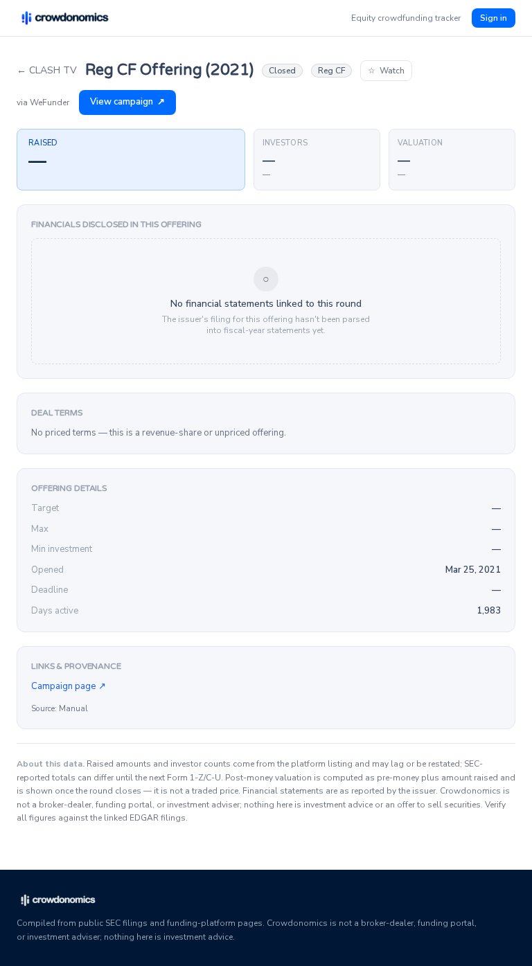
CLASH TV (47, 70)
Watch (386, 70)
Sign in (493, 18)
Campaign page (68, 686)
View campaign (127, 102)
